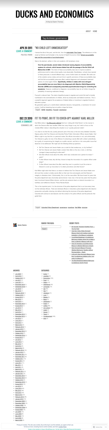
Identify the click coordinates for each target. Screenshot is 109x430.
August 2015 (19, 297)
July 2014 (18, 308)
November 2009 (20, 403)
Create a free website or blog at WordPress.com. (41, 429)
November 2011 (20, 356)
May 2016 (18, 291)
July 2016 (18, 289)
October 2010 (19, 380)
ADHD (43, 110)
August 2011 (19, 361)
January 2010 (19, 399)
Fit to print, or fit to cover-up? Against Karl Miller (64, 118)
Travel (45, 314)
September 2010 (20, 382)
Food (44, 280)
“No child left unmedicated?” (51, 48)
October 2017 (19, 278)
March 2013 (18, 325)
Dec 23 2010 (26, 118)
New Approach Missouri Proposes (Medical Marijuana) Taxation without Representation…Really (82, 250)
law (30, 125)
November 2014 (20, 303)
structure (84, 207)
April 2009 (18, 418)
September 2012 (20, 335)
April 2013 (18, 322)
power (30, 55)
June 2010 (18, 388)
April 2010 (18, 392)
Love (44, 295)
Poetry (45, 303)
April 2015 (18, 301)
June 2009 (18, 414)
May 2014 (18, 310)
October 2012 (19, 333)
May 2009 (18, 416)
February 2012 (19, 350)
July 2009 (18, 412)
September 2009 (20, 407)
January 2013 (19, 329)
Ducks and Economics (55, 13)
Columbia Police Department (50, 207)
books (45, 274)
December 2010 (20, 375)
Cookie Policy (63, 427)
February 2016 (19, 293)
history (45, 282)
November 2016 (20, 284)
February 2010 (19, 397)
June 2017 (18, 282)
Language (46, 286)
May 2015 (18, 299)
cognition (46, 276)
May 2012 (18, 344)
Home (95, 31)
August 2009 (19, 409)
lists (44, 291)
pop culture (46, 308)
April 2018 (18, 276)
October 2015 (19, 295)
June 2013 (18, 320)
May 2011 (18, 365)
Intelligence (46, 284)
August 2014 (19, 306)
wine (44, 318)
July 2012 (18, 339)
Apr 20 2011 (26, 48)
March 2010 (18, 395)
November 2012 (20, 331)
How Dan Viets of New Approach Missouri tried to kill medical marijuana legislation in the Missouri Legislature (83, 233)
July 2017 (18, 280)
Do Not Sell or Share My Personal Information (68, 429)
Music (45, 299)
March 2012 (18, 348)
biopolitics (49, 110)
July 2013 (18, 318)
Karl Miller (78, 207)
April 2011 (18, 367)
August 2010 (19, 384)
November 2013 (20, 316)
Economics (25, 125)
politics (24, 55)
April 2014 (18, 312)
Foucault (55, 110)
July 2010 (18, 386)
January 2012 (19, 352)
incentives (71, 207)
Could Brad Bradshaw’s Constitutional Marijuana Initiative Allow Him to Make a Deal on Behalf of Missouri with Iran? (83, 239)
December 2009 (20, 401)
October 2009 (19, 405)
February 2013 (19, 327)
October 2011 (19, 359)
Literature (46, 293)
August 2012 (19, 337)
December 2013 (20, 314)
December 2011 (20, 354)
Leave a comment (24, 51)
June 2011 (18, 363)
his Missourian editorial (54, 123)
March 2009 (18, 420)
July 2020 (18, 274)
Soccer (45, 312)
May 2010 (18, 390)
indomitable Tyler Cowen (73, 52)
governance (62, 110)
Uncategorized (47, 316)
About (88, 31)
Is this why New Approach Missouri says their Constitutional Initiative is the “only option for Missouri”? (83, 256)
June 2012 (18, 342)
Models (45, 297)
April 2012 (18, 346)
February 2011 (19, 371)
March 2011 (18, 369)
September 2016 (20, 286)
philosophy (46, 301)
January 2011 (19, 373)
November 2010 (20, 378)
